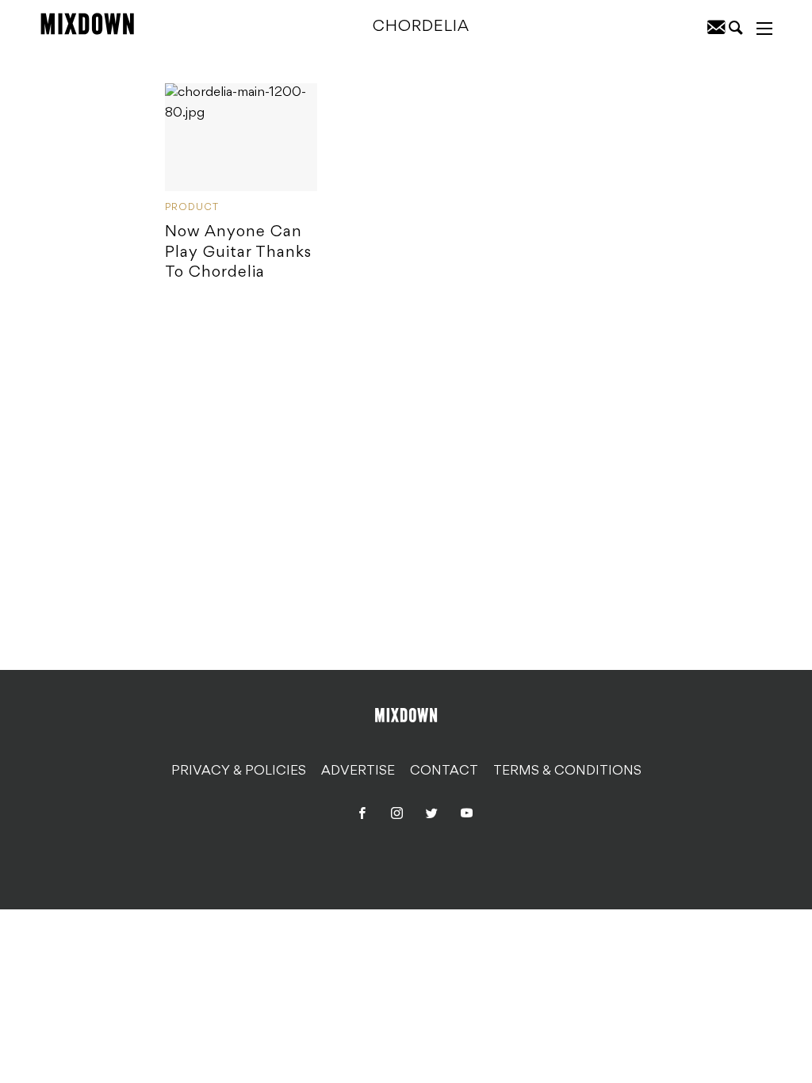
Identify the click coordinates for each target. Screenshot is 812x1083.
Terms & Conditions (567, 771)
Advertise (358, 771)
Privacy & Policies (238, 771)
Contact (444, 771)
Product (192, 207)
